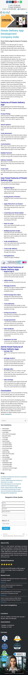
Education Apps (6, 436)
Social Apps (5, 432)
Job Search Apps (6, 470)
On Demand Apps (7, 459)
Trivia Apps (5, 437)
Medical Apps (5, 441)
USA (2, 617)
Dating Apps (5, 428)
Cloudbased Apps (7, 444)
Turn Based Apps (6, 443)
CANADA (8, 617)
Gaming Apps (6, 457)
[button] (14, 609)
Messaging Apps (6, 430)
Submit (6, 528)
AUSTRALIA (14, 617)
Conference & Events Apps (9, 468)
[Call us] (4, 665)
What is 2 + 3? (5, 520)
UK (4, 617)
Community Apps (7, 466)
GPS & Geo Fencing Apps (9, 434)
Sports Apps (5, 455)
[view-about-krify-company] (5, 12)
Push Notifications (7, 446)
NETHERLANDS (12, 618)
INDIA (7, 618)
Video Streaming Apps (8, 453)
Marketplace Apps (7, 462)
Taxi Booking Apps (7, 464)
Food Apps (5, 439)
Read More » (4, 582)
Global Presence (7, 560)
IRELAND (3, 618)
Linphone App (6, 452)
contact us (8, 414)
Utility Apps (5, 461)
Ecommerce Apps (7, 448)
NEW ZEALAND (20, 617)
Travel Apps (5, 450)
